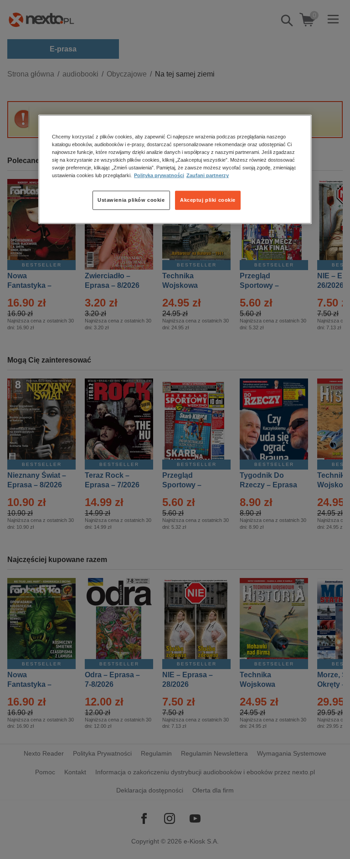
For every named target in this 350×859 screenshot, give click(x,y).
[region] (175, 169)
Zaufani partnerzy (207, 175)
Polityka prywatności (159, 175)
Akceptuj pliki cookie (208, 200)
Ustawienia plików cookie (131, 200)
